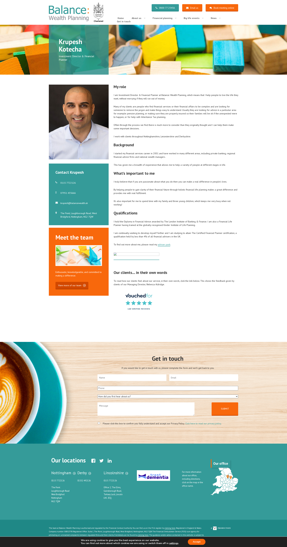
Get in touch (124, 21)
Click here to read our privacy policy (203, 423)
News (214, 18)
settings (173, 543)
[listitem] (228, 476)
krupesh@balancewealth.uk (74, 203)
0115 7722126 (68, 182)
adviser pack (164, 244)
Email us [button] (194, 7)
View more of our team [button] (69, 285)
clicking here (170, 528)
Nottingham (61, 472)
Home (121, 18)
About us (136, 18)
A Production (221, 528)
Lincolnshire (114, 472)
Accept (196, 541)
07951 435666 (68, 192)
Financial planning (162, 18)
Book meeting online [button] (224, 7)
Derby (82, 472)
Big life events (191, 18)
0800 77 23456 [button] (167, 7)
